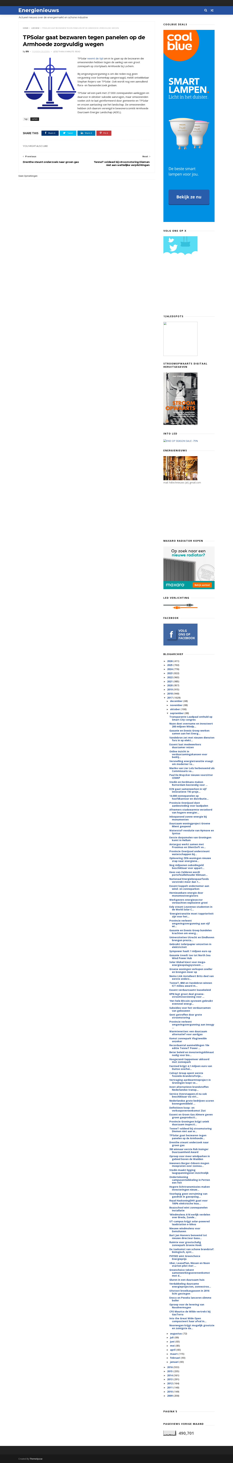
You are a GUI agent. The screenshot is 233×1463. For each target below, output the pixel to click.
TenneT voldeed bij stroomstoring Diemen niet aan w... (190, 1130)
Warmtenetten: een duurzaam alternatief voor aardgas (188, 1033)
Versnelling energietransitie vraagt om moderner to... (191, 762)
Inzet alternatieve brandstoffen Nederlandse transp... (189, 1088)
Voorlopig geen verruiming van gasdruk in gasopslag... (188, 1195)
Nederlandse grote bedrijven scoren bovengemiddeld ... (191, 1102)
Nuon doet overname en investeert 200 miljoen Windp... (191, 725)
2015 (170, 1371)
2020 (170, 685)
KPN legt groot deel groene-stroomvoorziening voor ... (186, 995)
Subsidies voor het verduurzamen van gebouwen (190, 1009)
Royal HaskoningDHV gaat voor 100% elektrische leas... (188, 1202)
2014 (170, 1375)
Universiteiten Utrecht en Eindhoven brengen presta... (191, 939)
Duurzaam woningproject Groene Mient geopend (189, 825)
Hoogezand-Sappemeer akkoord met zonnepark (189, 1061)
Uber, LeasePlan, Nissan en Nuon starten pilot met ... (189, 1264)
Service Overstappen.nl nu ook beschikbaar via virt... (188, 1095)
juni (172, 1341)
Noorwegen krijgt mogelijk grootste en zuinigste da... (191, 1327)
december (176, 701)
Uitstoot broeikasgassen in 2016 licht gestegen (189, 1292)
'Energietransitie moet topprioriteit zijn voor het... (191, 915)
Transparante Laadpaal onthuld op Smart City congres (190, 718)
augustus (176, 1333)
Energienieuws (38, 10)
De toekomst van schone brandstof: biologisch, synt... (191, 1251)
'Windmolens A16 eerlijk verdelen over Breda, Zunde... (189, 1216)
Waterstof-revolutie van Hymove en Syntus (191, 832)
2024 (170, 669)
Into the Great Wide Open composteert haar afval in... (187, 1320)
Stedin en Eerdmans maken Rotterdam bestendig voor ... (188, 783)
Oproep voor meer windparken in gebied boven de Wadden (189, 1158)
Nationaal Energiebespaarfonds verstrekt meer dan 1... (189, 880)
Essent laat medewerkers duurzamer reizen (185, 746)
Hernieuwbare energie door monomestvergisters (186, 894)
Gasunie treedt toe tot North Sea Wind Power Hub (189, 957)
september (177, 713)
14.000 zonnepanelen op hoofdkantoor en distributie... (189, 797)
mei (172, 1345)
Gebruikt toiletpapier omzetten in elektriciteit (190, 945)
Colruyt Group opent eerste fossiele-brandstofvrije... (186, 1074)
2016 (170, 1367)
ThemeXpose (36, 1458)
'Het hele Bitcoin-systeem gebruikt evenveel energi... (191, 1002)
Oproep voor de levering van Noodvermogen (186, 1306)
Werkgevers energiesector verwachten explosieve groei (188, 901)
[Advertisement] (189, 286)
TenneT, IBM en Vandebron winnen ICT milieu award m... (190, 984)
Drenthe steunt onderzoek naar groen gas (189, 1144)
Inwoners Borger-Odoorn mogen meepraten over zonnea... (189, 1165)
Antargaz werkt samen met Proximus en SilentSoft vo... (187, 846)
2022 (170, 677)
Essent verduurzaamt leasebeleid (190, 989)
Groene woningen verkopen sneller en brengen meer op (190, 970)
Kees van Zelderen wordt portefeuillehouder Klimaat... (188, 873)
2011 (170, 1387)
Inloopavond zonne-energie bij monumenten (188, 818)
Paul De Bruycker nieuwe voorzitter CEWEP (191, 776)
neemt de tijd (95, 58)
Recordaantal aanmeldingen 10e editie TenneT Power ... (189, 1047)
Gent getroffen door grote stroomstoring (185, 1016)
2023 (170, 673)
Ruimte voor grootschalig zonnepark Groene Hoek (185, 1244)
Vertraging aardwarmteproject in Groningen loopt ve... (190, 1081)
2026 (170, 661)
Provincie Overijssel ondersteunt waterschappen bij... (189, 853)
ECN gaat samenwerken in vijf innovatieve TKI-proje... (188, 790)
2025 (170, 665)
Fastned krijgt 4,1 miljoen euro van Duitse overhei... (190, 1067)
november (176, 705)
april (173, 1349)
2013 (170, 1379)
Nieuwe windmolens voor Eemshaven (184, 1230)
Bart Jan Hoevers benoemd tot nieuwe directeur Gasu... (188, 1237)
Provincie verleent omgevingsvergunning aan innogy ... (191, 1024)
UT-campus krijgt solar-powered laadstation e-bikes (189, 1223)
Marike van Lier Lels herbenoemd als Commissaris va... (192, 769)
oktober (175, 709)
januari (174, 1361)
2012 (170, 1383)
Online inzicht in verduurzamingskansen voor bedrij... (188, 754)
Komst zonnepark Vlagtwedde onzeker (188, 1040)
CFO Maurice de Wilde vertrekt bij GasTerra (189, 1313)
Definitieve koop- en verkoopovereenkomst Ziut (187, 1109)
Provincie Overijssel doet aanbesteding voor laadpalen (188, 804)
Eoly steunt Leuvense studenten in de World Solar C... (190, 908)
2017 (170, 697)
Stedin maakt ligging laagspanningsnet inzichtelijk (189, 1171)
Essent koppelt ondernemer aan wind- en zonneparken (189, 887)
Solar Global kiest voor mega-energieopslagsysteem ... (187, 963)
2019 (170, 689)
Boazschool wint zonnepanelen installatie (188, 1209)
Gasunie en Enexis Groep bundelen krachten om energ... (190, 932)
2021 (170, 681)
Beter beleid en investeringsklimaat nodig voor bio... (191, 1054)
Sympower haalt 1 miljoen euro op (190, 951)
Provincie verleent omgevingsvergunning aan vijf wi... (189, 923)
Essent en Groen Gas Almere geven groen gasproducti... (191, 1116)
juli (172, 1337)
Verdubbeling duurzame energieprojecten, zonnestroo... (190, 1285)
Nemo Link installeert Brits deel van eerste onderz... (191, 977)
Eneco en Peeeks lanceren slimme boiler (190, 1299)
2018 (170, 693)
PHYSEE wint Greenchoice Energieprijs (184, 1257)
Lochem (35, 28)
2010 (170, 1391)
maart (174, 1353)
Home (25, 28)
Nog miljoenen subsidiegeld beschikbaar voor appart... (186, 866)
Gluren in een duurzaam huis (187, 1279)
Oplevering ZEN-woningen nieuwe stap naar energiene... (190, 859)
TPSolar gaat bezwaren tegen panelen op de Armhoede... (187, 1137)
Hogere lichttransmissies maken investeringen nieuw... (189, 1188)
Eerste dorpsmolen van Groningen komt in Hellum (190, 839)
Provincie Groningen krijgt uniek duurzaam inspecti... (189, 1123)
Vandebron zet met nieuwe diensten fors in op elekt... (191, 739)
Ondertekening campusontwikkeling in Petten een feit (189, 1179)
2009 (170, 1395)
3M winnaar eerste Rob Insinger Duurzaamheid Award (188, 1151)
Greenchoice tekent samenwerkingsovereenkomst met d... (189, 1272)
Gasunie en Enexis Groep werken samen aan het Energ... (189, 732)
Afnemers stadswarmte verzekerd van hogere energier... (190, 811)
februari (175, 1357)
